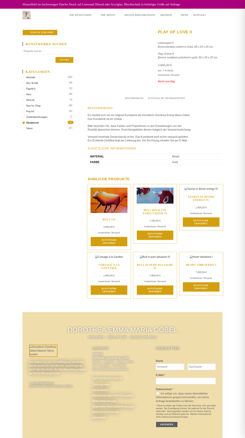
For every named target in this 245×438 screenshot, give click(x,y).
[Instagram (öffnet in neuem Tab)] (216, 15)
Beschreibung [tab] (134, 98)
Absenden (166, 424)
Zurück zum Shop (41, 32)
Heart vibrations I (201, 264)
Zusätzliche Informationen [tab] (166, 98)
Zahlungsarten (101, 384)
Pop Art (30, 111)
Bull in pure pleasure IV (155, 266)
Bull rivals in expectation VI (155, 212)
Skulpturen (32, 122)
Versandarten (100, 390)
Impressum (99, 417)
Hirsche (30, 100)
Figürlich (30, 88)
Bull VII (109, 219)
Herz (29, 94)
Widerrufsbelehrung (104, 401)
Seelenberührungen (36, 117)
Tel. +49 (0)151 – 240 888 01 (109, 365)
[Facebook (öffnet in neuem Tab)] (212, 15)
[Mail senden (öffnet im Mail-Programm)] (221, 15)
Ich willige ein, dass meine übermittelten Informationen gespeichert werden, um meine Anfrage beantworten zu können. (182, 397)
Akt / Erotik (32, 83)
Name (159, 360)
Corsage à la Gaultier (109, 266)
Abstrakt (30, 77)
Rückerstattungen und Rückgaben (112, 395)
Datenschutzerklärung (105, 411)
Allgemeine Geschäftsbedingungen (113, 406)
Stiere (29, 128)
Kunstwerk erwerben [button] (109, 241)
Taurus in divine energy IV (201, 198)
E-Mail (160, 375)
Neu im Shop (33, 105)
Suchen (64, 60)
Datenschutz (165, 389)
